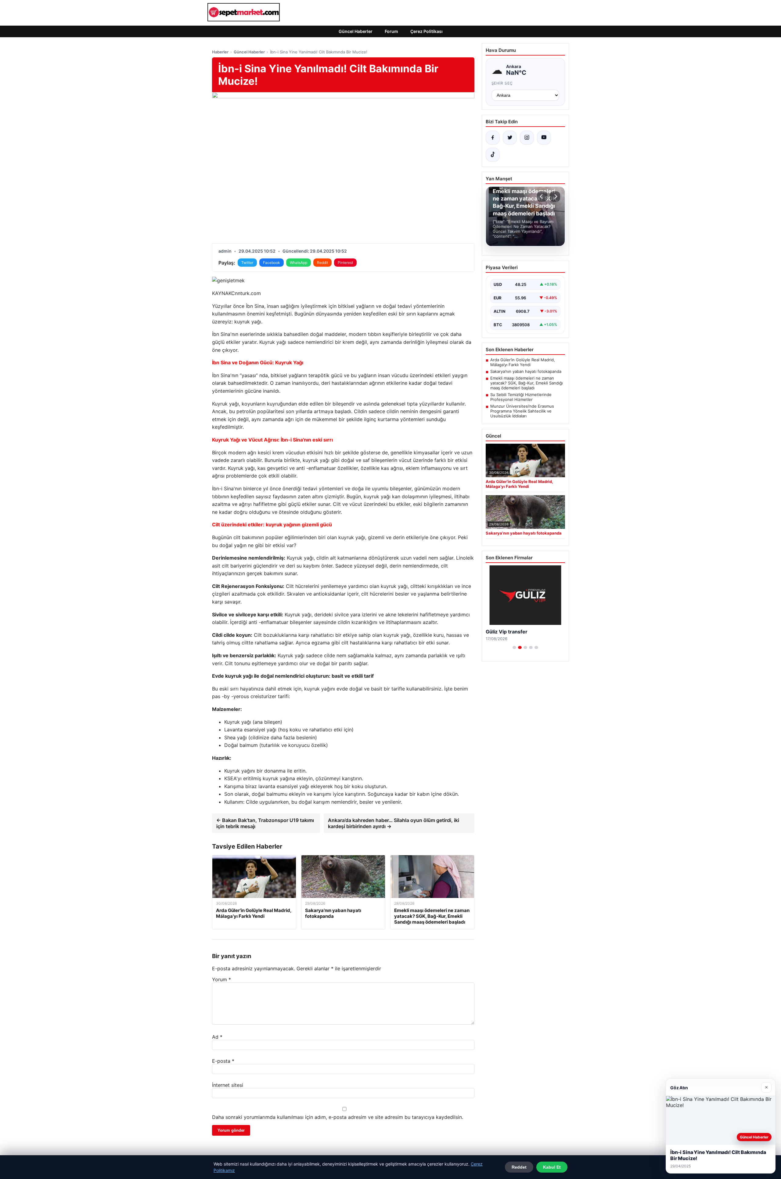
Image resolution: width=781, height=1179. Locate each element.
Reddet (519, 1167)
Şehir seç (502, 83)
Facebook (271, 262)
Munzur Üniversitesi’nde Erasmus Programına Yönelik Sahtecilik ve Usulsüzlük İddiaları (522, 411)
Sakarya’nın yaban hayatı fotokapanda (525, 371)
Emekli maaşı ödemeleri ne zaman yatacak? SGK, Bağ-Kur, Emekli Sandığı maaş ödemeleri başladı (526, 383)
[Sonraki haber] (555, 196)
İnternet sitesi (227, 1085)
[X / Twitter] (510, 138)
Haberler (220, 51)
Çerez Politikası (426, 31)
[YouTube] (544, 138)
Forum (391, 31)
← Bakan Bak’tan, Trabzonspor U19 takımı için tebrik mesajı (265, 823)
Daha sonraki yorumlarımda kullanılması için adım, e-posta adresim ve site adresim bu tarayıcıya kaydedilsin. (337, 1117)
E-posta (223, 1061)
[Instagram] (527, 138)
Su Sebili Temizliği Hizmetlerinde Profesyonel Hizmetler (521, 397)
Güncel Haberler (356, 31)
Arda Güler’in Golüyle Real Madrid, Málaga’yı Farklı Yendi (522, 362)
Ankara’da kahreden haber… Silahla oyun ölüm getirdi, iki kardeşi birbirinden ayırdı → (393, 823)
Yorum (221, 979)
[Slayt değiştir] (514, 647)
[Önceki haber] (542, 196)
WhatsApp (298, 262)
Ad (217, 1037)
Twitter (247, 262)
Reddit (322, 262)
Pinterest (345, 262)
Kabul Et (552, 1167)
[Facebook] (493, 138)
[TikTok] (493, 155)
